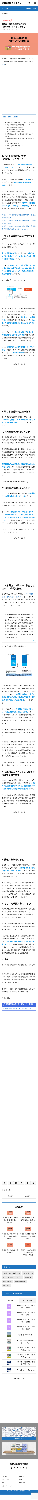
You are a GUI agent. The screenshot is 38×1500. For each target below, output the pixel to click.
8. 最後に (8, 148)
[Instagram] (11, 1468)
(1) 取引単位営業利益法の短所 (15, 129)
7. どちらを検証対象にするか (14, 146)
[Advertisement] (19, 88)
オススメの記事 (27, 1300)
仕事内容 (18, 1277)
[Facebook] (17, 1468)
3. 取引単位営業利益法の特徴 (14, 127)
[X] (14, 1468)
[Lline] (21, 1183)
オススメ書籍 (28, 1273)
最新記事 (5, 13)
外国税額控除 (7, 1281)
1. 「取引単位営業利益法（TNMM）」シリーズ (19, 122)
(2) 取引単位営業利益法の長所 (15, 131)
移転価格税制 (6, 20)
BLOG (20, 1479)
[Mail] (23, 1468)
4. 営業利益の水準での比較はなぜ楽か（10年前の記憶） (19, 135)
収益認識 (28, 1277)
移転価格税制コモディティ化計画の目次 (17, 1008)
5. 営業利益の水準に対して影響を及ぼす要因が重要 (19, 140)
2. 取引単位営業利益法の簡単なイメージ (17, 125)
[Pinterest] (20, 1468)
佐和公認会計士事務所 (11, 2)
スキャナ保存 (8, 1277)
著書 (3, 1483)
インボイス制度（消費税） (11, 1273)
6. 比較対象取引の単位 (12, 143)
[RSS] (26, 1468)
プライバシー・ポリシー (8, 1486)
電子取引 (6, 1285)
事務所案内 (22, 1483)
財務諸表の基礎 (20, 1281)
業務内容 (21, 1476)
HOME (4, 1476)
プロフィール (5, 1479)
